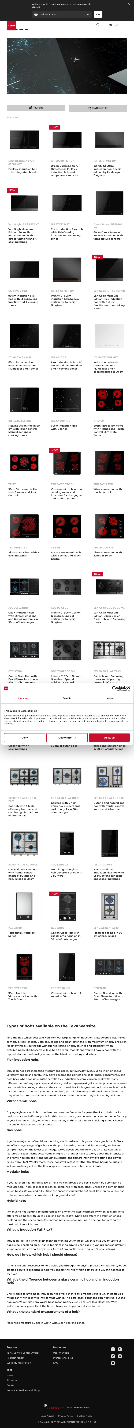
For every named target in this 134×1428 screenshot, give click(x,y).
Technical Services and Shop (23, 1390)
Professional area (63, 1357)
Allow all (109, 737)
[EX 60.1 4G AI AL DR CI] (24, 844)
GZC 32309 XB (60, 864)
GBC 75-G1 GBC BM (63, 671)
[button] (62, 14)
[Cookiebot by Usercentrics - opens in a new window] (114, 688)
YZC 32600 (15, 927)
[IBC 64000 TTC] (67, 400)
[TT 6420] (109, 400)
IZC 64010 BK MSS (19, 357)
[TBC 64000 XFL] (109, 527)
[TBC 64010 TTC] (109, 464)
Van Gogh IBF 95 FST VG (23, 224)
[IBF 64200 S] (67, 337)
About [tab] (111, 698)
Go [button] (98, 14)
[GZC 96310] (109, 968)
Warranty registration (19, 1362)
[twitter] (113, 1356)
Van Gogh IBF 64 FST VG (109, 290)
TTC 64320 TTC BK (62, 484)
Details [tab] (67, 698)
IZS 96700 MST (17, 290)
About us (12, 1380)
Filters (38, 107)
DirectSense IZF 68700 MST (108, 226)
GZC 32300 (58, 927)
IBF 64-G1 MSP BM (62, 290)
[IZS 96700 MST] (24, 270)
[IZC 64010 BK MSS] (24, 337)
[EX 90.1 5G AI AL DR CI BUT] (24, 777)
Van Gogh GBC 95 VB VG (109, 607)
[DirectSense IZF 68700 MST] (109, 204)
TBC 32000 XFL (60, 988)
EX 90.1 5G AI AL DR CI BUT (22, 799)
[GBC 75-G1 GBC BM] (67, 651)
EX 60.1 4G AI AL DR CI (22, 864)
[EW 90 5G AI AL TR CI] (109, 651)
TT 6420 (99, 420)
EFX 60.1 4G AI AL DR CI (109, 798)
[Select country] (104, 24)
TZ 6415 (55, 547)
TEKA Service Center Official (23, 1352)
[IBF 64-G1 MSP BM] (67, 270)
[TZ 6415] (67, 527)
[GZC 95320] (24, 651)
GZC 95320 (15, 671)
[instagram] (120, 1349)
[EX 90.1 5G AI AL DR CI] (67, 777)
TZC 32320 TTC (17, 988)
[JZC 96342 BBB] (24, 587)
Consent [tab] (23, 698)
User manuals (61, 1352)
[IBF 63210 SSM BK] (24, 400)
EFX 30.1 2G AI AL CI (106, 927)
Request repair (15, 1357)
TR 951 (12, 484)
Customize (65, 737)
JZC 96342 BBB (18, 607)
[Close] (129, 4)
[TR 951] (24, 464)
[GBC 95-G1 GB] (67, 587)
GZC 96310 (100, 988)
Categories (100, 108)
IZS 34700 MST (103, 864)
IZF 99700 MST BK (62, 160)
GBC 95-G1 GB (59, 607)
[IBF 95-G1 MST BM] (109, 140)
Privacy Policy (65, 1416)
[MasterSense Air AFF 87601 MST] (24, 140)
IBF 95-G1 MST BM (105, 160)
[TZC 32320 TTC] (24, 968)
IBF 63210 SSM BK (19, 420)
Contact (11, 1385)
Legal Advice (47, 1416)
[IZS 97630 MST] (67, 204)
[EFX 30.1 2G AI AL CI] (109, 907)
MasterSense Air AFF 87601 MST (21, 162)
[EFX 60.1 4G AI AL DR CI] (109, 777)
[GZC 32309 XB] (67, 844)
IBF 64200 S (58, 357)
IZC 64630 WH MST (106, 357)
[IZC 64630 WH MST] (109, 337)
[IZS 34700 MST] (109, 844)
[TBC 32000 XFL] (67, 968)
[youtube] (113, 1363)
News (10, 1375)
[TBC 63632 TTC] (24, 527)
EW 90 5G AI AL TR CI (107, 671)
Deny (24, 737)
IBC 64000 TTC (60, 420)
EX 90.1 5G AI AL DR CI (65, 798)
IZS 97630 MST (60, 224)
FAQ (55, 1362)
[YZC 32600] (24, 907)
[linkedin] (120, 1356)
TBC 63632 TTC (17, 547)
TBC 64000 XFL (103, 547)
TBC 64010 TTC (103, 484)
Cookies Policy (84, 1416)
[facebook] (113, 1349)
